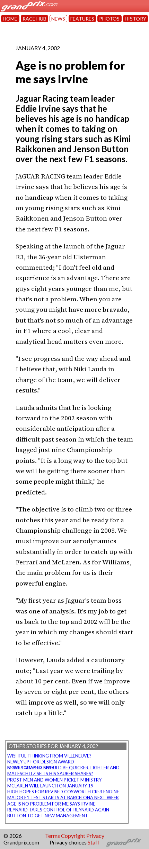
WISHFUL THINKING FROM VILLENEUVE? (49, 756)
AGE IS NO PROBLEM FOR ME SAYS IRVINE (51, 804)
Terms (52, 835)
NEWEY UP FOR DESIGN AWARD (40, 761)
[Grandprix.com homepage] (124, 842)
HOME (10, 19)
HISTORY (135, 19)
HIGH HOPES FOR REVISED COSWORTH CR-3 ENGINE (63, 791)
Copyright (73, 835)
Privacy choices (68, 842)
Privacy (95, 835)
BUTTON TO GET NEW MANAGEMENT (47, 815)
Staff (93, 842)
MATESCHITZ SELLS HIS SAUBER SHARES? (50, 773)
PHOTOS (109, 19)
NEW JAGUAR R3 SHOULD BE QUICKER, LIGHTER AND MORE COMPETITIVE (63, 767)
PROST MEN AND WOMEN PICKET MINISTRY (54, 780)
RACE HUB (34, 19)
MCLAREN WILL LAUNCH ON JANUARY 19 (50, 785)
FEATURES (82, 19)
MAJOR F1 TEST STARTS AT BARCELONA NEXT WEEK (63, 797)
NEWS (58, 19)
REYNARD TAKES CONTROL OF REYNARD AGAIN (58, 809)
